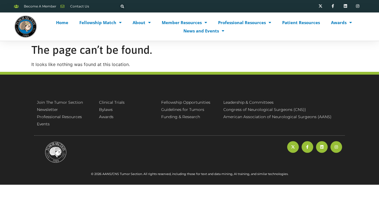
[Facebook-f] (333, 6)
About (139, 22)
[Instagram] (358, 6)
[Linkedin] (345, 6)
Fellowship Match (97, 22)
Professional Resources (242, 22)
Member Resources (182, 22)
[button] (122, 7)
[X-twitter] (320, 6)
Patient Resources (301, 22)
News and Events (201, 31)
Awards (339, 22)
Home (62, 22)
